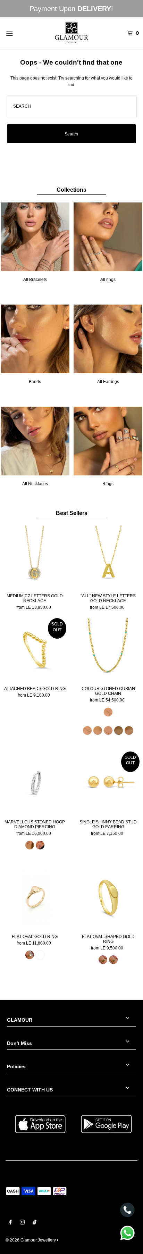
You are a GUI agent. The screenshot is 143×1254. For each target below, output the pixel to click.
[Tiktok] (34, 1223)
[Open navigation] (19, 32)
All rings (108, 279)
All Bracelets (35, 279)
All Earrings (108, 381)
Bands (35, 381)
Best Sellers (71, 513)
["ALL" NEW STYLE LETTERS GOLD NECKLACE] (108, 556)
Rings (107, 483)
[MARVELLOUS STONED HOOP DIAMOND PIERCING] (34, 782)
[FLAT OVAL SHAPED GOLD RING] (108, 897)
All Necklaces (35, 483)
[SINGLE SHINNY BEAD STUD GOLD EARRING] (108, 782)
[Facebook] (10, 1223)
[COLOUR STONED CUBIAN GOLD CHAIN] (108, 649)
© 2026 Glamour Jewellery (31, 1240)
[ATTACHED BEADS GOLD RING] (34, 649)
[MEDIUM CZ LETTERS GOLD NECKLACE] (34, 556)
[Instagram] (22, 1223)
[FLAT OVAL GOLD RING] (34, 897)
